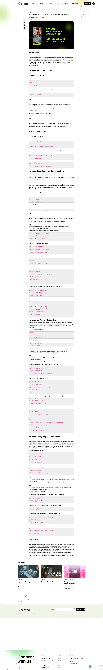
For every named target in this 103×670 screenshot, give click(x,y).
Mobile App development (47, 661)
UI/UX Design (44, 665)
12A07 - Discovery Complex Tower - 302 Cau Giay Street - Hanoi (77, 660)
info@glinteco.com (74, 666)
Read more (21, 586)
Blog (58, 3)
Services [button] (50, 3)
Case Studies (75, 3)
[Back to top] (90, 666)
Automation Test (45, 667)
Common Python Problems (49, 582)
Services (60, 661)
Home (33, 3)
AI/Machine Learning (45, 663)
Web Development (45, 658)
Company (41, 3)
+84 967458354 (73, 663)
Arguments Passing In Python (27, 582)
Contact (66, 3)
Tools (59, 665)
